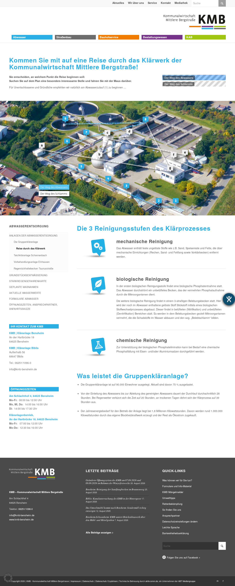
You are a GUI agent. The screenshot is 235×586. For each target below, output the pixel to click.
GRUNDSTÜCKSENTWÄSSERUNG (28, 275)
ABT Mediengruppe (186, 581)
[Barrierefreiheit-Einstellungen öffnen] (229, 299)
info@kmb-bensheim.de (23, 369)
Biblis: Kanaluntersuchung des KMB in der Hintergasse (113, 498)
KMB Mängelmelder (172, 492)
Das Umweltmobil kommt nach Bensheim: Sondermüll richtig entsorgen (116, 509)
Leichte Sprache (171, 527)
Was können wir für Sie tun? (177, 480)
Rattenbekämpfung (172, 504)
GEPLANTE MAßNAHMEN (23, 287)
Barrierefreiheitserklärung (175, 533)
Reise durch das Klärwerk (30, 248)
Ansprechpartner (171, 515)
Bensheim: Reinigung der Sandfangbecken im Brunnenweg (115, 489)
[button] (8, 578)
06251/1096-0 (23, 363)
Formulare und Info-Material (176, 486)
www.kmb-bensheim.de (21, 519)
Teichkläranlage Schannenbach (30, 255)
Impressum (76, 581)
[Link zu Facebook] (223, 581)
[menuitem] (118, 3)
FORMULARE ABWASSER (23, 298)
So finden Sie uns (171, 509)
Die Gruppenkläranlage (26, 241)
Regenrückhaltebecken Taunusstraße (33, 268)
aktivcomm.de (151, 581)
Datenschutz (88, 581)
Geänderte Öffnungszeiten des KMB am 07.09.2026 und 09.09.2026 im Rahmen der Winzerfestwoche (113, 482)
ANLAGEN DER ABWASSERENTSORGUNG (33, 235)
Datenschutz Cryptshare (106, 581)
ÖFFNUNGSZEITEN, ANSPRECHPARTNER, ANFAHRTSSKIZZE (33, 307)
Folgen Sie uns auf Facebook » (183, 557)
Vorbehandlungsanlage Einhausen (32, 262)
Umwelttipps (168, 498)
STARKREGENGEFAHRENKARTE (28, 281)
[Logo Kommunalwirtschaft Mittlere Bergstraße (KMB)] (194, 21)
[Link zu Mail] (217, 581)
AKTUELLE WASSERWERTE (25, 293)
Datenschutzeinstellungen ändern (180, 521)
